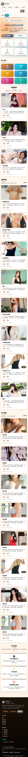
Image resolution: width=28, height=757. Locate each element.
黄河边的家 (5, 165)
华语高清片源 (11, 752)
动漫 (24, 7)
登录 (3, 15)
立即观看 (8, 35)
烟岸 (3, 399)
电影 (11, 7)
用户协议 (5, 736)
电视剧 (17, 7)
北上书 (4, 109)
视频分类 (4, 720)
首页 (5, 7)
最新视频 (4, 722)
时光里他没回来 (6, 342)
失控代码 (4, 491)
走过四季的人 (5, 258)
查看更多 (25, 182)
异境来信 (4, 435)
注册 (7, 15)
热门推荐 (4, 724)
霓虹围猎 (4, 575)
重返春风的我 (5, 201)
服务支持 (5, 730)
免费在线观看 (17, 752)
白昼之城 (4, 604)
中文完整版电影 (5, 752)
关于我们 (5, 734)
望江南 (4, 137)
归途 (3, 286)
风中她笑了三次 (6, 370)
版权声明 (5, 732)
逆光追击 (4, 547)
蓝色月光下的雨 (6, 230)
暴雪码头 (4, 632)
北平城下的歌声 (6, 314)
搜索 (22, 11)
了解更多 (20, 35)
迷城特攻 (4, 463)
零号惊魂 (4, 519)
